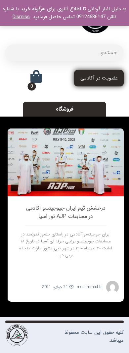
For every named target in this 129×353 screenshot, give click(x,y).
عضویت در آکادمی (99, 78)
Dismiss (21, 17)
